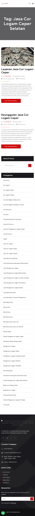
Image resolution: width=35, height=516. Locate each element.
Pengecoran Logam (9, 346)
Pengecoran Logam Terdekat (12, 366)
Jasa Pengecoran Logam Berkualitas (14, 273)
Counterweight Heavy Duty (11, 200)
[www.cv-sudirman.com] (2, 462)
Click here (13, 503)
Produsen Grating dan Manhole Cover (15, 375)
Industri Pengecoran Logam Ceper (14, 229)
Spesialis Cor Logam (9, 390)
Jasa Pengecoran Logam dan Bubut (14, 283)
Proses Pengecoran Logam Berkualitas (15, 380)
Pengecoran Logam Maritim (12, 361)
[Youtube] (7, 438)
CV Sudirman (7, 209)
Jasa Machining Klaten (10, 258)
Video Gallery (6, 480)
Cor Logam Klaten (8, 195)
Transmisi (6, 405)
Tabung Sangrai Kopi (9, 395)
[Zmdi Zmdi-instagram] (3, 438)
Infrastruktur (7, 234)
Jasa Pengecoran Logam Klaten (13, 287)
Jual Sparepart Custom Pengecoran (14, 297)
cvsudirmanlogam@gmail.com (12, 452)
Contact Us (6, 482)
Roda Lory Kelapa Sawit (10, 385)
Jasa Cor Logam (8, 244)
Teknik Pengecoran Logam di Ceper (14, 400)
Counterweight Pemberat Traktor (13, 205)
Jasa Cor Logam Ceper (8, 78)
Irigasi (5, 239)
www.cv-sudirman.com (10, 462)
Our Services (6, 472)
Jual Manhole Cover (9, 292)
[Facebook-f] (15, 438)
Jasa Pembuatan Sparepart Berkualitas (15, 263)
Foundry (6, 214)
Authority (6, 180)
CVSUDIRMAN (7, 76)
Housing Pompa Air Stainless (12, 219)
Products (5, 475)
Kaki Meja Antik (8, 302)
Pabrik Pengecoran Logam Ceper (13, 336)
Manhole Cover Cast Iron (11, 322)
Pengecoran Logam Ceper (11, 351)
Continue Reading (10, 101)
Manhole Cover (8, 317)
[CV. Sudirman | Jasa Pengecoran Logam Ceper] (5, 3)
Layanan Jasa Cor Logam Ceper (17, 71)
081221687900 (8, 448)
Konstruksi (6, 307)
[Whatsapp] (11, 438)
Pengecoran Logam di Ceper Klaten (14, 356)
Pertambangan (8, 370)
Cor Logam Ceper (8, 190)
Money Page (7, 331)
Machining (6, 312)
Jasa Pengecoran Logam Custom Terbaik (16, 278)
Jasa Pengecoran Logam (10, 268)
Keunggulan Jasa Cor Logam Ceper (15, 116)
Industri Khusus (8, 224)
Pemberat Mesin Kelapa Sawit (12, 341)
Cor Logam (6, 185)
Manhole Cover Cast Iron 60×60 (13, 327)
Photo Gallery (6, 477)
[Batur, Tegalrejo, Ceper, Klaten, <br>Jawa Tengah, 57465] (2, 457)
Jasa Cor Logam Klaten (10, 253)
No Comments (21, 78)
